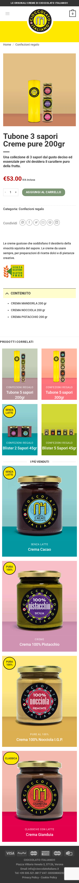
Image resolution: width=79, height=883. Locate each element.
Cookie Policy (49, 877)
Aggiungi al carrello (43, 192)
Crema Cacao (39, 549)
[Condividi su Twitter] (36, 222)
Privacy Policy (30, 877)
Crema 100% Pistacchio (39, 644)
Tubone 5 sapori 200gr (19, 395)
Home (7, 44)
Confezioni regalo (27, 44)
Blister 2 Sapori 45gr (20, 448)
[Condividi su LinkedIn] (57, 222)
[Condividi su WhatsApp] (22, 222)
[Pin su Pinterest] (50, 222)
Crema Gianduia (39, 834)
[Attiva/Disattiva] (7, 293)
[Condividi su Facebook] (29, 222)
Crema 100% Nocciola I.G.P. (39, 739)
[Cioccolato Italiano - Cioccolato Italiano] (40, 20)
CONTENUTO (21, 293)
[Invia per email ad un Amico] (43, 222)
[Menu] (7, 14)
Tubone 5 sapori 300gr (59, 395)
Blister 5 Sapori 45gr (59, 448)
